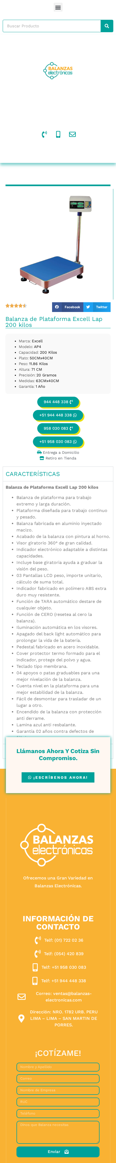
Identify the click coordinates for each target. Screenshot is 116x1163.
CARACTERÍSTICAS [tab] (33, 474)
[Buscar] (107, 26)
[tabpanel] (58, 612)
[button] (58, 7)
